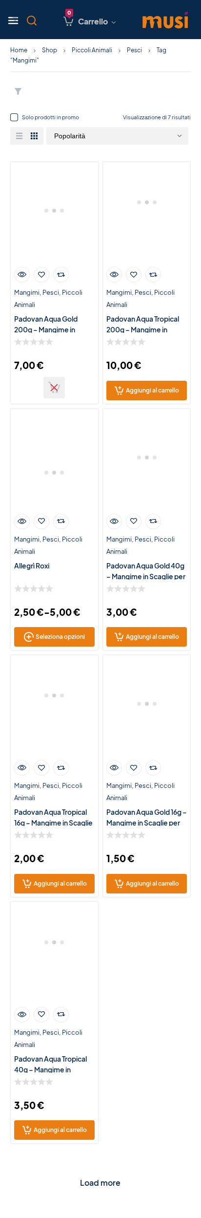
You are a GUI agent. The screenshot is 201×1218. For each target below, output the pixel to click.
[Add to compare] (61, 275)
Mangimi (27, 292)
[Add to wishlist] (41, 275)
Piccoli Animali (92, 50)
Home (18, 50)
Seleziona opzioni (60, 636)
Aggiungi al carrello (152, 390)
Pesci (134, 50)
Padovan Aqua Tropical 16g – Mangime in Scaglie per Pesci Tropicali (53, 822)
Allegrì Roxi (31, 565)
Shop (49, 50)
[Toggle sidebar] (15, 19)
